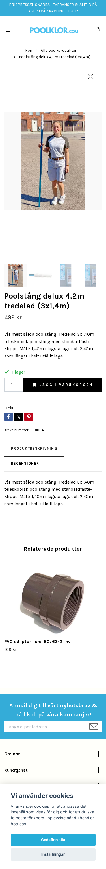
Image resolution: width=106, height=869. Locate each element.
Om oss (12, 753)
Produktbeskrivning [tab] (34, 448)
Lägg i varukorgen (66, 385)
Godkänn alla (53, 839)
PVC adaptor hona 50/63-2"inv (37, 641)
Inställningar (53, 854)
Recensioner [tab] (25, 463)
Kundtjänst (16, 770)
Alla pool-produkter (59, 50)
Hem (29, 50)
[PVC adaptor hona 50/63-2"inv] (53, 601)
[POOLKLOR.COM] (54, 30)
